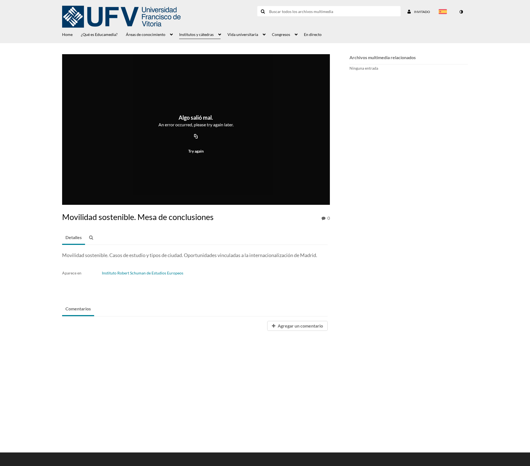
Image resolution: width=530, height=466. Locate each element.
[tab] (73, 238)
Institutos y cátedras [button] (196, 34)
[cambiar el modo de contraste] (461, 12)
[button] (92, 237)
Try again (196, 151)
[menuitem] (71, 34)
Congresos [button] (281, 34)
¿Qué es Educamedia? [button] (99, 34)
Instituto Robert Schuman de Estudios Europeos (142, 273)
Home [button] (67, 34)
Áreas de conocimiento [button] (145, 34)
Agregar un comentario (300, 325)
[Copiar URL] (196, 136)
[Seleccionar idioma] (444, 12)
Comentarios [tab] (78, 308)
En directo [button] (313, 34)
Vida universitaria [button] (242, 34)
